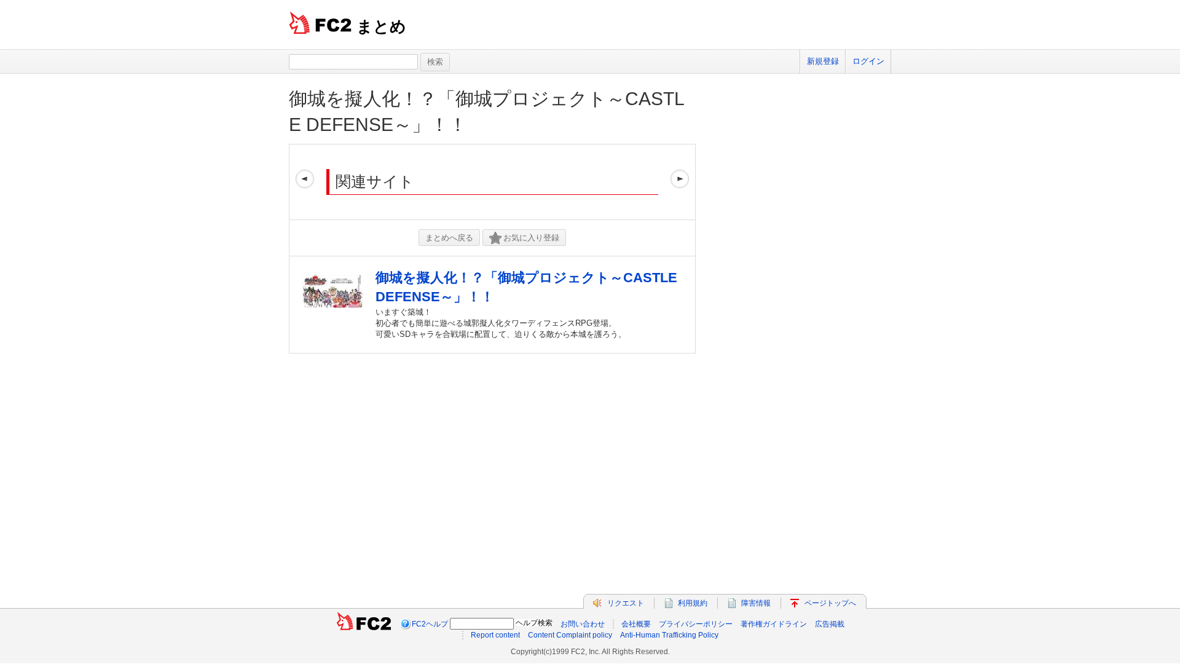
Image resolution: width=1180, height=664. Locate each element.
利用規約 (692, 603)
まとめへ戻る (449, 237)
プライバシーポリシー (696, 624)
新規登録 (823, 61)
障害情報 (756, 603)
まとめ (381, 26)
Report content (495, 635)
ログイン (868, 61)
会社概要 (636, 624)
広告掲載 (829, 624)
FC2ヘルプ (430, 624)
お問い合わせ (582, 624)
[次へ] (680, 181)
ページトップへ (830, 603)
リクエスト (625, 603)
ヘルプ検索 (534, 622)
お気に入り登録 (531, 237)
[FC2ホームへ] (363, 624)
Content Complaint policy (570, 635)
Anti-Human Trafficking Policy (669, 635)
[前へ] (305, 181)
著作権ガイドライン (774, 624)
